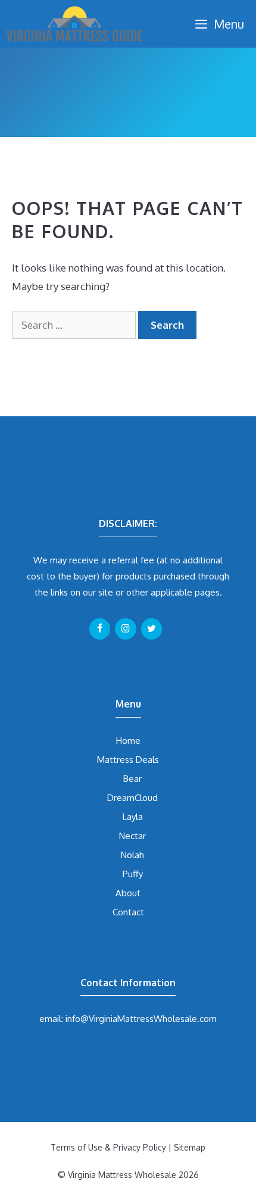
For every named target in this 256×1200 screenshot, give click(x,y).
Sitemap (189, 1147)
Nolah (132, 855)
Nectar (132, 835)
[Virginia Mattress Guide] (74, 24)
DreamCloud (132, 797)
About (128, 893)
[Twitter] (151, 629)
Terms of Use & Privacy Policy (108, 1147)
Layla (133, 816)
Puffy (133, 874)
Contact (128, 912)
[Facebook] (99, 629)
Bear (132, 778)
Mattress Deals (128, 759)
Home (128, 740)
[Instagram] (125, 629)
